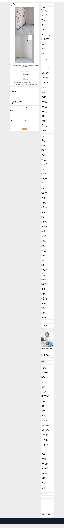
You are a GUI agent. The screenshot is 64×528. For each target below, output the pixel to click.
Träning (43, 34)
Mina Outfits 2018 (44, 467)
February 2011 (43, 280)
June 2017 (42, 184)
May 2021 (42, 141)
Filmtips (43, 29)
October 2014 (43, 225)
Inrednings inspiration (44, 381)
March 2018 (42, 173)
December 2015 (43, 207)
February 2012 (43, 265)
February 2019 (43, 159)
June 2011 (42, 275)
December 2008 (43, 313)
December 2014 (43, 222)
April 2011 (42, 278)
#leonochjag (43, 50)
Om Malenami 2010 (44, 73)
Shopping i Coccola (44, 116)
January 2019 (43, 160)
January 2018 (43, 175)
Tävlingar (43, 87)
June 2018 (42, 169)
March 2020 (43, 145)
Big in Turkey (43, 10)
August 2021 (43, 139)
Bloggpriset (43, 414)
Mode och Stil (43, 39)
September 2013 (43, 241)
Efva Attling (43, 40)
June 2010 (42, 290)
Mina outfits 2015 (44, 105)
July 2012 (42, 259)
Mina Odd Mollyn (44, 453)
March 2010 (42, 294)
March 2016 (42, 203)
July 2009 (42, 304)
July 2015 (42, 213)
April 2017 (42, 187)
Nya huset (43, 24)
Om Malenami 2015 (44, 438)
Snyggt (43, 405)
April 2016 (42, 202)
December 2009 (43, 298)
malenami (46, 352)
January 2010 (43, 297)
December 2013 (43, 237)
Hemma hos (43, 21)
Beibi (42, 53)
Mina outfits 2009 (44, 97)
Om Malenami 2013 (44, 77)
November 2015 (43, 208)
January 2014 (43, 236)
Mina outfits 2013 (44, 102)
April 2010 (42, 293)
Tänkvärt (43, 33)
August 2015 (43, 212)
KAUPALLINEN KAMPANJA (44, 395)
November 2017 (43, 178)
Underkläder (43, 120)
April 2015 (42, 217)
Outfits (42, 91)
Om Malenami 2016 (44, 81)
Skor (42, 44)
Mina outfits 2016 (44, 106)
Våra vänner (43, 448)
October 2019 (43, 151)
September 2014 (43, 226)
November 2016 (43, 193)
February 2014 (43, 235)
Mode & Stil (43, 400)
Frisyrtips (43, 125)
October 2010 (43, 285)
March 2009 (43, 309)
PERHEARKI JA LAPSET (44, 481)
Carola (13, 91)
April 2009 (42, 308)
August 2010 (43, 288)
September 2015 (43, 211)
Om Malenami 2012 (44, 434)
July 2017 (42, 183)
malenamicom (46, 354)
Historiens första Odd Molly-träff (46, 64)
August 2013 (43, 242)
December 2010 (43, 283)
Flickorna (42, 18)
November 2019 (43, 150)
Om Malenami (43, 49)
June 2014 (42, 230)
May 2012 (42, 261)
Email (26, 120)
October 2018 (43, 164)
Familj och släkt (44, 59)
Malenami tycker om (44, 67)
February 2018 (43, 174)
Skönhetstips (43, 130)
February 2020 (43, 146)
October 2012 (43, 255)
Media (42, 68)
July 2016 (42, 198)
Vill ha (42, 121)
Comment (11, 110)
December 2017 (43, 177)
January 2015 (43, 221)
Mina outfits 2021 (44, 112)
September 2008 (43, 317)
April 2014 (42, 232)
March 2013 (42, 249)
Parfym (43, 129)
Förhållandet (43, 419)
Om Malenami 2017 (44, 82)
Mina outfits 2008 (44, 96)
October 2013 (43, 240)
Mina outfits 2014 (44, 462)
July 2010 (42, 289)
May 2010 (42, 292)
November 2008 (43, 314)
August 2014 (43, 227)
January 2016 (43, 206)
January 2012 (43, 266)
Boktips (43, 386)
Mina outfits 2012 (44, 101)
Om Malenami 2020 (44, 86)
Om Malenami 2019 (44, 443)
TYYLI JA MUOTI (43, 131)
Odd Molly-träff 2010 (44, 69)
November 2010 (43, 284)
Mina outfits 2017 (44, 107)
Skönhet (42, 124)
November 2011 (43, 269)
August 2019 (43, 154)
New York (43, 15)
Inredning (42, 20)
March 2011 (42, 279)
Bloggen (43, 54)
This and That (43, 88)
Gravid (42, 63)
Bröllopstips (43, 58)
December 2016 (43, 192)
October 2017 (43, 179)
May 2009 (42, 307)
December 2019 (43, 149)
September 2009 (43, 302)
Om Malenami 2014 (44, 78)
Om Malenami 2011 (44, 74)
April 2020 (42, 144)
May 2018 (42, 170)
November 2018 (43, 163)
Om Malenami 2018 (44, 83)
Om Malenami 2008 (44, 429)
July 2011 (42, 274)
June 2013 (42, 245)
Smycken (43, 45)
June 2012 (42, 260)
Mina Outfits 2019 (44, 110)
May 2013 (42, 246)
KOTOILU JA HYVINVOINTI (44, 38)
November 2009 (43, 299)
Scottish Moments (14, 98)
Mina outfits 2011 (44, 100)
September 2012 (43, 256)
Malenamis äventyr (44, 14)
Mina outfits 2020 (44, 111)
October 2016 (43, 194)
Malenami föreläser (44, 424)
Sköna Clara (43, 117)
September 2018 (43, 165)
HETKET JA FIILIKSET (43, 19)
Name (11, 120)
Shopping (43, 43)
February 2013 (43, 250)
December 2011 (43, 268)
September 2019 (43, 153)
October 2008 (43, 316)
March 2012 (42, 264)
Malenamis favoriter (44, 486)
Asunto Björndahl (44, 410)
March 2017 (42, 188)
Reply (12, 103)
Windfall (43, 16)
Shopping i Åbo (44, 115)
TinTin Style (43, 477)
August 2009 (43, 303)
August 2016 (43, 197)
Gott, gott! (43, 30)
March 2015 (42, 218)
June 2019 (42, 155)
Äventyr (42, 9)
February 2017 (43, 189)
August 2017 (43, 182)
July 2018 (42, 168)
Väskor (43, 48)
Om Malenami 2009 (44, 72)
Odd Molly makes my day (45, 472)
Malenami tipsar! (44, 126)
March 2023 (43, 136)
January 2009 (43, 312)
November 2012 (43, 254)
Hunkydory (43, 93)
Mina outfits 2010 (44, 98)
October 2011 (43, 270)
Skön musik (43, 390)
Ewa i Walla (43, 92)
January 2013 (43, 251)
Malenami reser (44, 11)
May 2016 (42, 201)
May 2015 (42, 216)
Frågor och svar (44, 62)
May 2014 (42, 231)
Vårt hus (43, 25)
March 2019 (42, 158)
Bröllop (43, 57)
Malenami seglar (44, 371)
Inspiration (42, 385)
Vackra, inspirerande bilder (45, 35)
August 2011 (43, 273)
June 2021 (42, 140)
